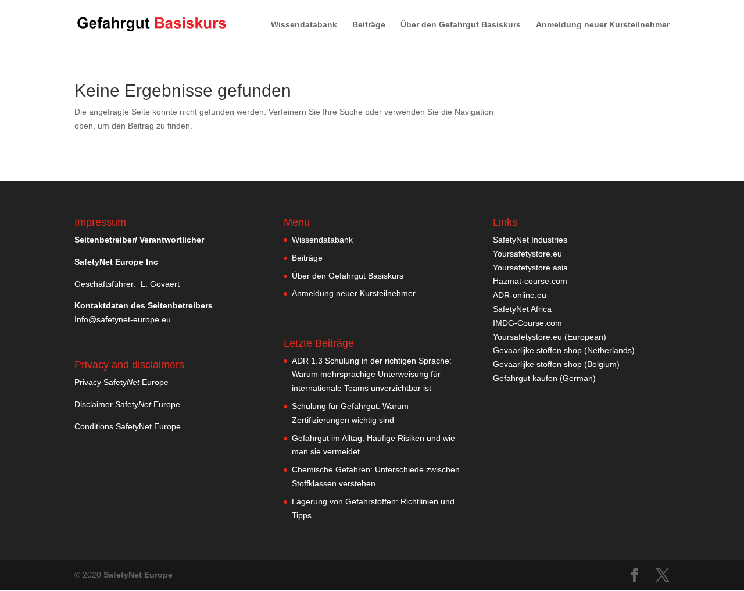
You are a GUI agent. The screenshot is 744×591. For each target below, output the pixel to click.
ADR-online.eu (519, 295)
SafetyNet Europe (138, 574)
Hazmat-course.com (530, 281)
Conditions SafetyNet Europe (127, 426)
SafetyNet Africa (522, 309)
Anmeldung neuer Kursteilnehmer (603, 24)
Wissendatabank (304, 24)
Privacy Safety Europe (121, 382)
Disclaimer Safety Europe (127, 404)
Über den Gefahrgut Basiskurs (460, 24)
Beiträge (368, 24)
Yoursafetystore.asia (530, 267)
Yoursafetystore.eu (527, 253)
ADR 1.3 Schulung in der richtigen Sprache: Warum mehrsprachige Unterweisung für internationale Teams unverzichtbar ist (372, 374)
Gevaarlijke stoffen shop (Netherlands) (564, 350)
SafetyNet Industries (530, 239)
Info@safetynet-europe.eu (122, 319)
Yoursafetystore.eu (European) (549, 336)
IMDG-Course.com (527, 322)
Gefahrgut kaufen (525, 378)
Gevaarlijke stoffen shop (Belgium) (556, 364)
